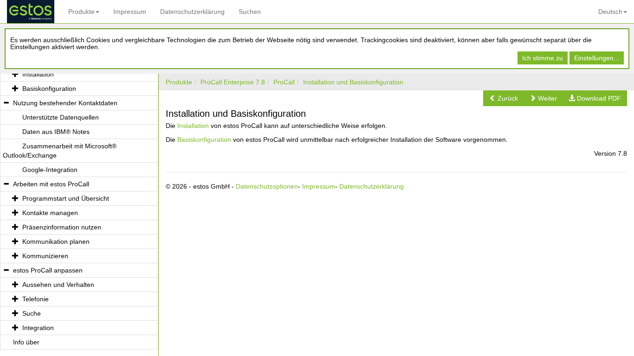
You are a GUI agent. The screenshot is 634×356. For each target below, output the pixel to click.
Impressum (129, 11)
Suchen (250, 11)
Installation (193, 125)
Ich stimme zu (542, 58)
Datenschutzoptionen (267, 186)
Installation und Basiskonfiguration (353, 82)
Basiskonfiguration (204, 139)
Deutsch (610, 11)
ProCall (284, 82)
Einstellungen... (596, 58)
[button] (503, 98)
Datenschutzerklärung (192, 11)
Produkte (81, 11)
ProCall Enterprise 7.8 (233, 82)
